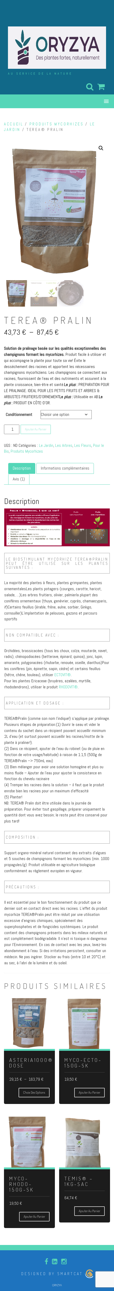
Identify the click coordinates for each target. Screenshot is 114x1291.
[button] (101, 148)
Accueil (13, 124)
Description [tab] (22, 468)
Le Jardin (46, 445)
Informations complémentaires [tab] (65, 468)
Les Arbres (63, 445)
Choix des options (34, 1092)
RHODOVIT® (68, 687)
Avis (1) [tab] (19, 479)
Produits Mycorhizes (56, 124)
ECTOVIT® (62, 675)
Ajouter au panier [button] (89, 1092)
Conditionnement (19, 414)
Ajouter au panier (35, 429)
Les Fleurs (82, 445)
